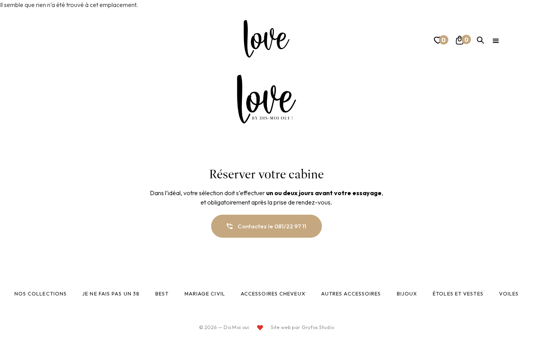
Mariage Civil (205, 293)
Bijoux (407, 293)
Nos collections (40, 293)
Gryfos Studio (318, 327)
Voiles (509, 293)
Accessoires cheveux (273, 293)
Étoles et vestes (458, 293)
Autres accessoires (351, 293)
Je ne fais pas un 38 (111, 293)
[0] (437, 41)
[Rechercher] (480, 40)
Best (162, 293)
